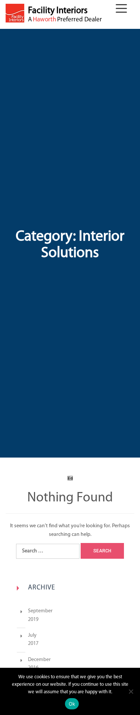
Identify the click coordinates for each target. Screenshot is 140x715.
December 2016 (24, 664)
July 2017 (24, 639)
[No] (130, 691)
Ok (72, 704)
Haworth (44, 19)
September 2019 (24, 615)
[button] (123, 9)
